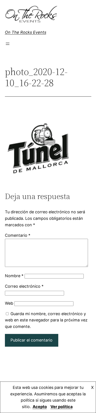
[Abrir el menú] (7, 43)
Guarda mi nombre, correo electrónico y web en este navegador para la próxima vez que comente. (46, 320)
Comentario (17, 235)
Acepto (40, 406)
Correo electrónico (24, 286)
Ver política (61, 406)
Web (9, 303)
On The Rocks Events (25, 32)
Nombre (14, 275)
